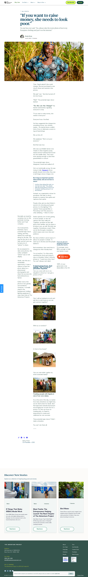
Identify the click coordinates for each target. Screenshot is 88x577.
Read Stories (75, 554)
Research (45, 170)
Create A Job (75, 549)
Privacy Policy (80, 575)
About (64, 544)
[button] (25, 2)
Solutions (65, 552)
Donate (80, 2)
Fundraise (74, 552)
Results (64, 554)
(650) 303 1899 (8, 558)
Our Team (65, 547)
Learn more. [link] (57, 573)
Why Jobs (17, 2)
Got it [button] (71, 573)
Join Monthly (70, 2)
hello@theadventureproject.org (12, 560)
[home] (8, 3)
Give (73, 544)
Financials (65, 549)
